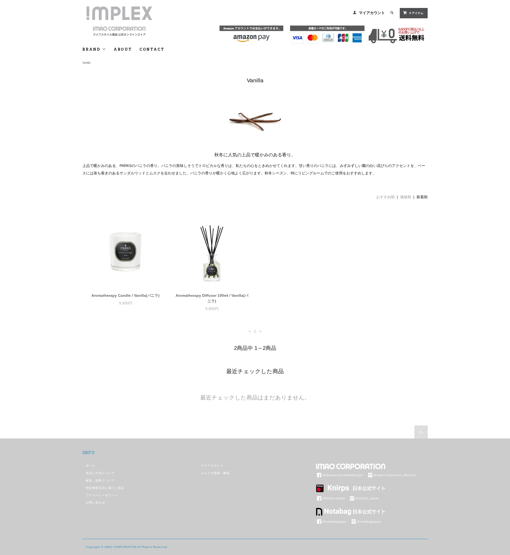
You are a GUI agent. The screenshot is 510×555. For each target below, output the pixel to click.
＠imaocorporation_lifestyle (394, 475)
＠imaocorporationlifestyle (342, 475)
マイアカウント (372, 13)
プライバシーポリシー (102, 495)
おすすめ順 (385, 197)
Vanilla (86, 62)
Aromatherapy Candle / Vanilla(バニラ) (125, 295)
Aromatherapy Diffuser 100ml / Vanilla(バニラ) (212, 298)
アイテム (416, 13)
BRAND (92, 49)
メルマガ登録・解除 (215, 473)
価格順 (405, 197)
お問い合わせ (95, 502)
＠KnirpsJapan (333, 498)
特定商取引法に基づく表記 (105, 487)
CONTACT (151, 49)
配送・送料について (100, 480)
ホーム (90, 465)
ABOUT (123, 49)
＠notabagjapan (334, 521)
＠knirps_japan (367, 498)
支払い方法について (100, 473)
